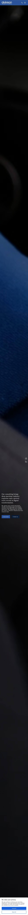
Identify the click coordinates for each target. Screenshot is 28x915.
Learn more (6, 516)
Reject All (14, 912)
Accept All (14, 908)
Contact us (15, 516)
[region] (14, 906)
